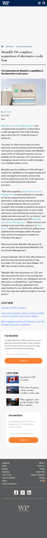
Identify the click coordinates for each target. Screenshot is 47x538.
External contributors (9, 483)
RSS (41, 480)
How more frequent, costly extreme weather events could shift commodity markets (30, 390)
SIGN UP (23, 361)
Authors (4, 480)
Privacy (42, 468)
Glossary (5, 468)
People (4, 466)
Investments (10, 46)
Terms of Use (6, 474)
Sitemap (42, 477)
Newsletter (5, 471)
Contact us (41, 466)
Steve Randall (7, 112)
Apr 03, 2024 (5, 115)
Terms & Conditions (9, 477)
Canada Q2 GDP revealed (13, 308)
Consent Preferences (38, 474)
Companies (6, 463)
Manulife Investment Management (18, 126)
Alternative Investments (24, 46)
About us (42, 463)
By (6, 112)
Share (3, 119)
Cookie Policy (40, 471)
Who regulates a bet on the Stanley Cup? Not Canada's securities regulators (29, 402)
